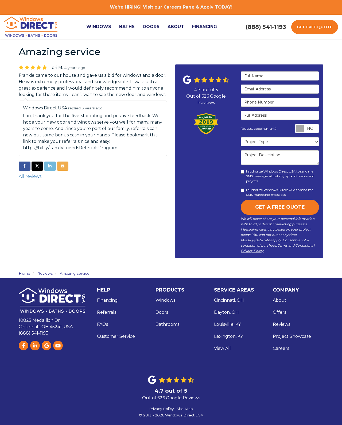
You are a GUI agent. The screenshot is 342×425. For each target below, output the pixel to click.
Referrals (106, 312)
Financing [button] (204, 26)
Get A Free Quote (280, 207)
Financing (107, 300)
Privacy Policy (252, 251)
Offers (279, 312)
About (279, 300)
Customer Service (116, 336)
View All (222, 348)
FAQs (102, 324)
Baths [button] (127, 26)
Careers (281, 348)
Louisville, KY (227, 324)
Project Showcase (292, 336)
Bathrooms (167, 324)
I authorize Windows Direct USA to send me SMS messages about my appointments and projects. (280, 176)
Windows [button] (98, 26)
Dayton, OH (226, 312)
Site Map (185, 409)
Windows (165, 300)
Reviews (281, 324)
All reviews (30, 176)
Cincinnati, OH (229, 300)
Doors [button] (151, 26)
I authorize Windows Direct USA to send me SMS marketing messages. (279, 192)
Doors (162, 312)
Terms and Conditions (295, 245)
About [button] (176, 26)
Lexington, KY (228, 336)
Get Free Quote (314, 27)
